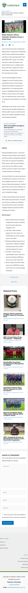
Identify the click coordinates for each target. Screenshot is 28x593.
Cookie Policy (24, 567)
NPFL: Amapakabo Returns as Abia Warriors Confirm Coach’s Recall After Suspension (13, 438)
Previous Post (14, 277)
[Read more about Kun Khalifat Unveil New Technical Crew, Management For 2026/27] (14, 353)
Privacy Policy (24, 558)
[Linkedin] (9, 45)
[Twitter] (6, 45)
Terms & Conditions (23, 561)
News (10, 42)
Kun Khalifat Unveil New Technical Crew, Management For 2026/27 (13, 363)
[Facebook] (3, 45)
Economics (5, 340)
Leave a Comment (7, 342)
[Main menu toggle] (24, 4)
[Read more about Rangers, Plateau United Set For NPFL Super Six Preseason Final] (12, 303)
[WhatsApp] (13, 45)
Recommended (4, 548)
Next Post (14, 281)
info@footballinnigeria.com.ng (16, 587)
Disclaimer (25, 564)
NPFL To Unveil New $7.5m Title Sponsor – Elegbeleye (12, 337)
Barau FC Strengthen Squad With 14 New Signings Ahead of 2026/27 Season (13, 414)
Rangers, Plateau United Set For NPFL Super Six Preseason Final (13, 315)
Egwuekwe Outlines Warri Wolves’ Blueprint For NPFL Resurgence (12, 389)
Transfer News (6, 417)
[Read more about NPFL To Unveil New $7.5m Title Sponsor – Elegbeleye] (14, 329)
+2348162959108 (14, 584)
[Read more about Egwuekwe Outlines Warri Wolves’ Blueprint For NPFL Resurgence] (14, 379)
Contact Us (3, 545)
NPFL (4, 318)
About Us (2, 542)
